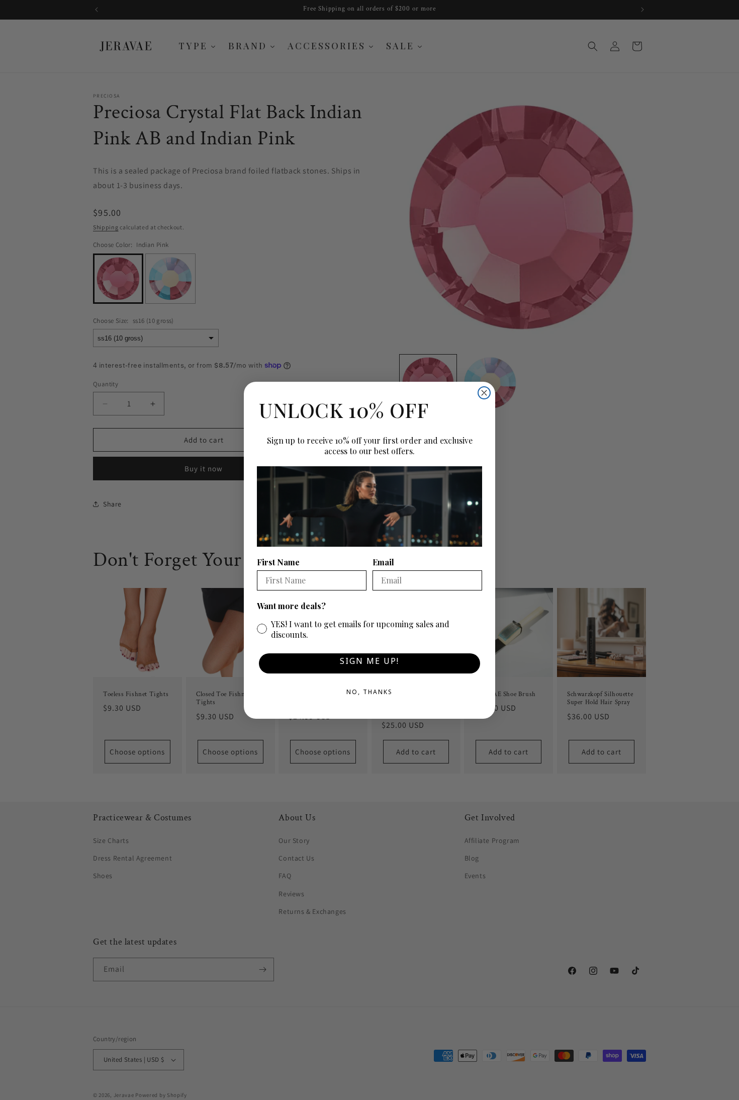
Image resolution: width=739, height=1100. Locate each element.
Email (383, 562)
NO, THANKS (369, 694)
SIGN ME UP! (369, 663)
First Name (278, 562)
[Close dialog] (484, 393)
